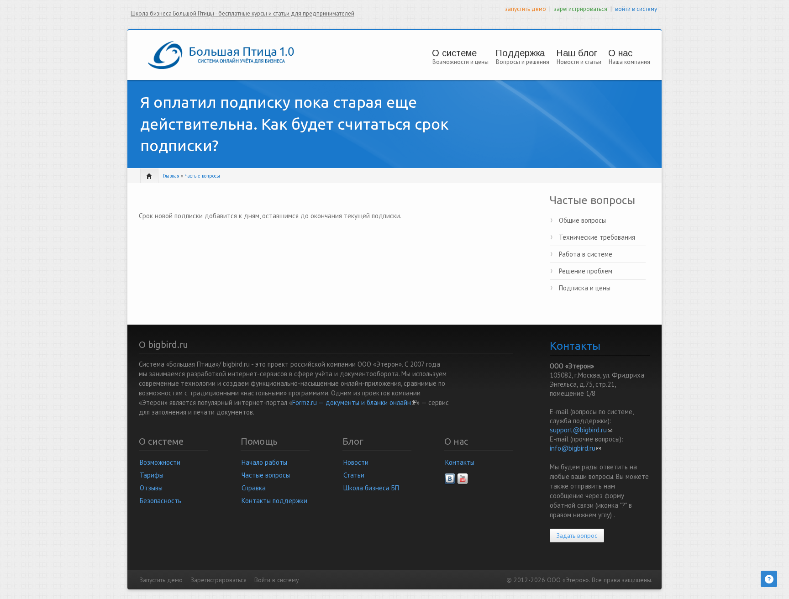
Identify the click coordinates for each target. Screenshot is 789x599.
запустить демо (525, 9)
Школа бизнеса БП (371, 487)
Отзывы (151, 487)
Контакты (459, 462)
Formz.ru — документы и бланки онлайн (354, 402)
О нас (620, 53)
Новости (355, 462)
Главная (171, 176)
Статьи (353, 475)
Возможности (160, 462)
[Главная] (221, 54)
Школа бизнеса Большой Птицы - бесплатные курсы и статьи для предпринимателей (242, 13)
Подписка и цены (584, 288)
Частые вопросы (202, 176)
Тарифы (151, 475)
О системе (454, 53)
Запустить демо (161, 580)
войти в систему (636, 9)
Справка (254, 487)
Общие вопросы (582, 220)
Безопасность (160, 500)
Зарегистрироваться (219, 580)
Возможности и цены (460, 62)
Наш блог (576, 53)
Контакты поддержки (274, 500)
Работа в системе (585, 254)
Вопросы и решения (522, 62)
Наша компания (629, 62)
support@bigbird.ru (581, 430)
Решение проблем (585, 271)
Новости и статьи (579, 62)
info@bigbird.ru (575, 448)
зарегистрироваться (580, 9)
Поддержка (520, 53)
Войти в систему (276, 580)
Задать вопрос (577, 535)
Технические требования (597, 237)
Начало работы (264, 462)
